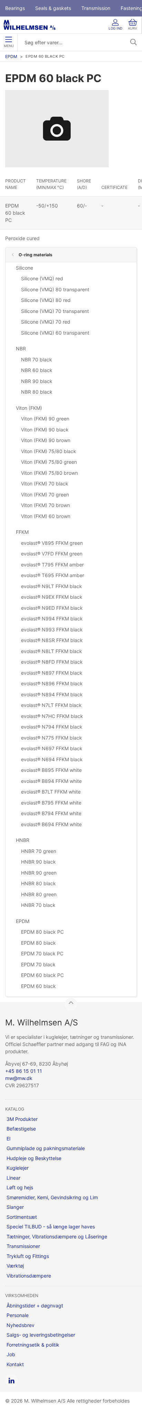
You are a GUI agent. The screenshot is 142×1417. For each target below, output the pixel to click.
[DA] (29, 24)
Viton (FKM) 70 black (44, 483)
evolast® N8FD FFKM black (52, 662)
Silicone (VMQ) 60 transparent (55, 333)
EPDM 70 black (38, 964)
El (8, 1139)
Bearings (15, 8)
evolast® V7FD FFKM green (51, 553)
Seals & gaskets (53, 8)
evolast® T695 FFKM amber (52, 575)
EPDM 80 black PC (42, 932)
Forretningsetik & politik (33, 1345)
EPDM (11, 56)
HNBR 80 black (38, 883)
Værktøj (15, 1266)
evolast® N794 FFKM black (51, 727)
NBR (21, 348)
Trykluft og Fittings (28, 1256)
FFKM (22, 532)
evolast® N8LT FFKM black (51, 651)
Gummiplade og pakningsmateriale (46, 1148)
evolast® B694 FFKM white (51, 824)
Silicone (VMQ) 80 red (46, 300)
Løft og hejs (20, 1187)
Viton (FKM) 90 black (45, 429)
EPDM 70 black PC (42, 953)
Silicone (24, 268)
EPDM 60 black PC (42, 975)
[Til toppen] (71, 1004)
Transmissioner (23, 1246)
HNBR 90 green (39, 873)
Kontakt (15, 1364)
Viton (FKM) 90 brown (45, 440)
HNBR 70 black (38, 905)
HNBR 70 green (38, 851)
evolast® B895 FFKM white (51, 770)
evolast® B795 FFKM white (51, 803)
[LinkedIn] (11, 1380)
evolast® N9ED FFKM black (52, 608)
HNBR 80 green (39, 894)
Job (11, 1354)
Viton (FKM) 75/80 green (49, 462)
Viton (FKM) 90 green (45, 418)
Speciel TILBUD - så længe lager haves (51, 1226)
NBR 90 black (36, 381)
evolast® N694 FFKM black (52, 759)
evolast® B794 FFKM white (51, 813)
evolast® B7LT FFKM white (51, 792)
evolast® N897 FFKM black (51, 673)
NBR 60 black (36, 370)
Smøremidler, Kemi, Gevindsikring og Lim (52, 1197)
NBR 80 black (36, 392)
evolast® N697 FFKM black (51, 748)
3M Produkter (22, 1119)
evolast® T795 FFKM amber (52, 564)
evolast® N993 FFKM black (52, 629)
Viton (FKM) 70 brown (45, 505)
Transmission (95, 8)
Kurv (132, 28)
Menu (9, 46)
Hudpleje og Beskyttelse (34, 1158)
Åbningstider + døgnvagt (35, 1305)
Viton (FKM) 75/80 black (48, 451)
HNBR (22, 840)
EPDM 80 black (38, 943)
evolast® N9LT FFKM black (51, 586)
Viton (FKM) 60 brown (45, 516)
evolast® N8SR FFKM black (52, 640)
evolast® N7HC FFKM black (52, 716)
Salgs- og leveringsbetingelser (41, 1335)
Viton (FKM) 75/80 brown (49, 473)
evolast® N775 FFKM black (51, 738)
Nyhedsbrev (20, 1325)
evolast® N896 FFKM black (52, 683)
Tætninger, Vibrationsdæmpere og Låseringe (57, 1236)
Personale (18, 1315)
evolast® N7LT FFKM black (51, 705)
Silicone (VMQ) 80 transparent (55, 289)
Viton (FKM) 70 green (45, 494)
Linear (13, 1178)
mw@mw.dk (18, 1078)
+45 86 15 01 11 (23, 1071)
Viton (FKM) (29, 408)
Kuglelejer (18, 1168)
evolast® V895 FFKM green (52, 543)
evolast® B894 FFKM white (51, 781)
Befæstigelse (21, 1129)
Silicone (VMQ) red (42, 278)
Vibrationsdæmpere (29, 1276)
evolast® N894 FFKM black (52, 694)
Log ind (115, 28)
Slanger (15, 1207)
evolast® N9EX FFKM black (51, 597)
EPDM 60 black (38, 986)
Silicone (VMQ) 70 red (45, 322)
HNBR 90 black (38, 862)
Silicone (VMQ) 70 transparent (55, 311)
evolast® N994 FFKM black (52, 618)
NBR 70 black (36, 359)
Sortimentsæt (22, 1217)
